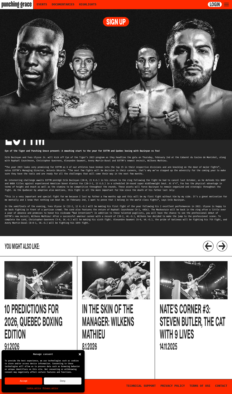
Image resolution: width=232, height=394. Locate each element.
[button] (79, 354)
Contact (221, 386)
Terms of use (200, 386)
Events (42, 4)
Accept (23, 381)
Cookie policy (34, 388)
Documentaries (63, 4)
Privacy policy (50, 388)
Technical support (141, 386)
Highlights (87, 4)
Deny (62, 381)
